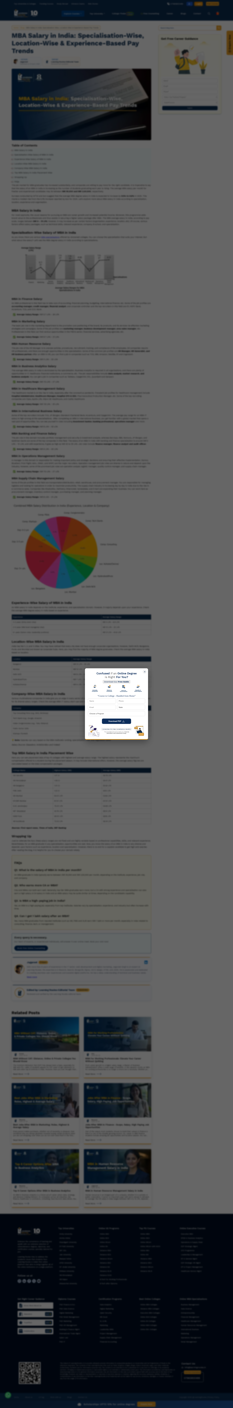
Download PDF (114, 721)
